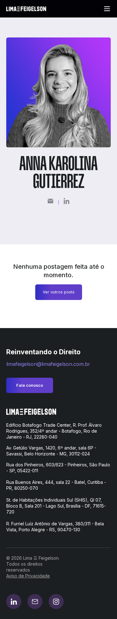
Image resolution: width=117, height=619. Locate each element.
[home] (26, 9)
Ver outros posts (59, 292)
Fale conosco (29, 385)
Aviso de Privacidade (28, 575)
